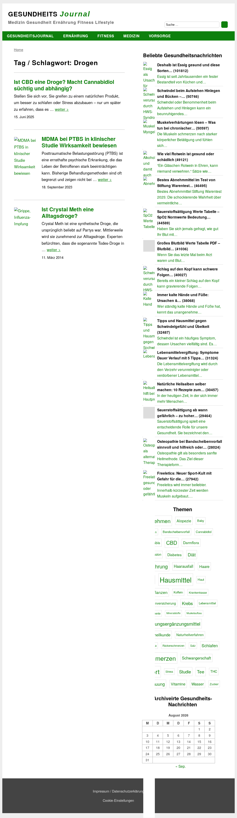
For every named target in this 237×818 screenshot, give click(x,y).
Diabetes (174, 554)
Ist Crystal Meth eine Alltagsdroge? (68, 212)
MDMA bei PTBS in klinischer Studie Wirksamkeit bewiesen (79, 142)
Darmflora (191, 542)
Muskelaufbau (194, 613)
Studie (185, 672)
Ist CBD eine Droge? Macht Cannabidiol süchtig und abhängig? (64, 85)
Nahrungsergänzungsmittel (172, 623)
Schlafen (210, 645)
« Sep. (180, 766)
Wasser (197, 684)
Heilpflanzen (156, 592)
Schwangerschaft (196, 658)
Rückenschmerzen (173, 645)
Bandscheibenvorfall (176, 531)
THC (213, 671)
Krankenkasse (198, 592)
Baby (200, 520)
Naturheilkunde (157, 634)
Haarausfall (183, 566)
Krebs (187, 603)
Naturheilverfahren (190, 634)
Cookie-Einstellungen (118, 800)
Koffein (178, 592)
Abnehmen (158, 521)
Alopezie (184, 520)
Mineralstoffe (173, 613)
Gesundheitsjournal (30, 35)
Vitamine (178, 684)
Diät (192, 554)
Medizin (131, 35)
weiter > (62, 109)
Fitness (105, 35)
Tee (200, 671)
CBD (171, 542)
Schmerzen (160, 658)
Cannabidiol (204, 531)
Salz (193, 645)
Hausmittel (176, 579)
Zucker (214, 684)
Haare (204, 566)
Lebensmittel (207, 603)
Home (18, 49)
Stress (169, 671)
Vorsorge (160, 35)
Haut (201, 579)
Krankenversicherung (160, 603)
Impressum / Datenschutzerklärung (118, 791)
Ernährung (75, 35)
